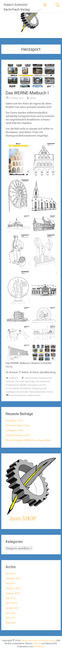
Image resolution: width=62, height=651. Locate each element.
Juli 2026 (11, 573)
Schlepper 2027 (14, 420)
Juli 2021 (10, 617)
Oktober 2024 (13, 588)
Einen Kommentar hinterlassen (25, 395)
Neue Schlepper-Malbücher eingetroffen (28, 440)
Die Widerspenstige (25, 381)
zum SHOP (23, 518)
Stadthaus (11, 392)
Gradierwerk (12, 385)
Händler (23, 385)
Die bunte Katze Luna (18, 425)
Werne (50, 392)
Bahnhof (43, 378)
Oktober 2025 (13, 578)
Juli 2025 (10, 583)
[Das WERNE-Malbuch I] (31, 86)
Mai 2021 (11, 622)
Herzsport (33, 385)
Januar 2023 (12, 607)
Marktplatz (25, 388)
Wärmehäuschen (37, 392)
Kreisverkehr (12, 388)
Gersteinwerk (43, 381)
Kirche (42, 385)
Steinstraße (22, 392)
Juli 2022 (11, 612)
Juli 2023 (10, 598)
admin (32, 98)
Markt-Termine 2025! (17, 435)
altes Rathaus (31, 378)
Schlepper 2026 (14, 430)
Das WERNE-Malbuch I (27, 92)
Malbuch (13, 378)
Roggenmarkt (39, 388)
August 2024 (13, 593)
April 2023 (11, 603)
